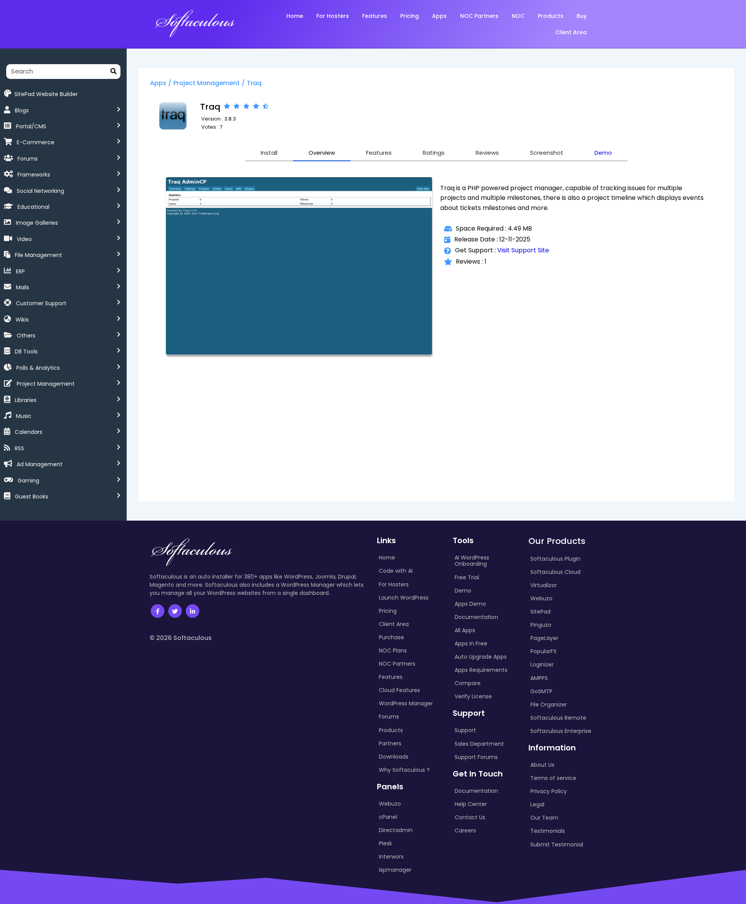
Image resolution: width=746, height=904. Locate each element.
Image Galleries (37, 223)
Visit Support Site (523, 250)
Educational (33, 207)
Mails (22, 287)
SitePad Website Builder (46, 93)
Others (26, 335)
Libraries (26, 400)
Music (23, 416)
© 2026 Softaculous (181, 637)
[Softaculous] (194, 23)
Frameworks (33, 174)
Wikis (22, 319)
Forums (27, 159)
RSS (19, 448)
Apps (158, 83)
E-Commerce (35, 142)
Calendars (28, 432)
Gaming (28, 480)
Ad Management (40, 464)
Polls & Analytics (38, 368)
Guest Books (31, 496)
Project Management (46, 384)
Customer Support (41, 303)
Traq (254, 83)
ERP (20, 271)
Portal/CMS (31, 126)
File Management (38, 255)
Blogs (22, 110)
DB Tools (26, 351)
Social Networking (40, 191)
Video (24, 239)
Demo (603, 153)
